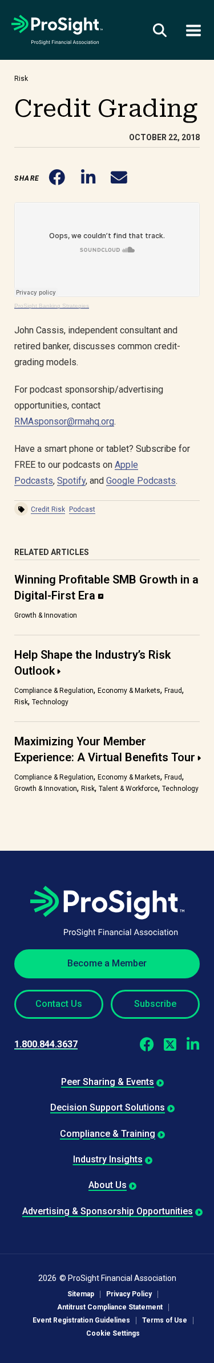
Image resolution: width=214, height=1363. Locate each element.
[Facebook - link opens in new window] (147, 1044)
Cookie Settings (113, 1333)
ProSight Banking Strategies (51, 306)
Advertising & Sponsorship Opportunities (107, 1211)
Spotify (71, 480)
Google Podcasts (141, 480)
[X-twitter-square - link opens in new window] (170, 1044)
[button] (57, 178)
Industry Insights (108, 1159)
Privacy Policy (129, 1294)
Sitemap (80, 1294)
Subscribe (155, 1003)
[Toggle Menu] (193, 30)
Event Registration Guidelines (81, 1320)
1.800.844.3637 (46, 1044)
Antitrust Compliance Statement (110, 1307)
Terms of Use (164, 1320)
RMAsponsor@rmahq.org (64, 421)
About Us (107, 1185)
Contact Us (58, 1003)
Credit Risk (48, 509)
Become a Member (107, 963)
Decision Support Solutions (107, 1107)
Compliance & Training (107, 1133)
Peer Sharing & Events (107, 1081)
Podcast (82, 509)
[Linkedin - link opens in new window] (192, 1044)
